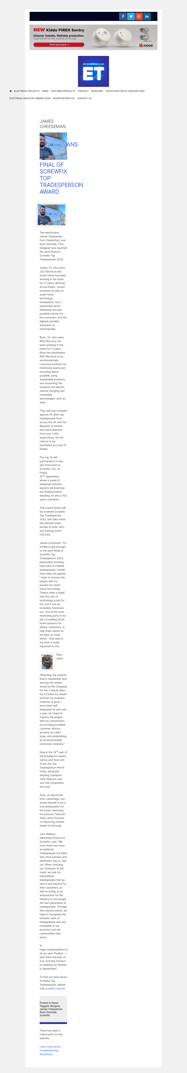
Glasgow (55, 1005)
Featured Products (63, 91)
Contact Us (84, 98)
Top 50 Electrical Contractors (125, 91)
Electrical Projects (27, 91)
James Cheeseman (51, 1009)
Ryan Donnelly (48, 1012)
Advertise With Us (64, 98)
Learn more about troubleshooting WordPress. (50, 1050)
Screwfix (45, 1015)
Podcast (83, 91)
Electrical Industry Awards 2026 (29, 98)
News (45, 91)
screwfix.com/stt (55, 988)
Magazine (97, 91)
